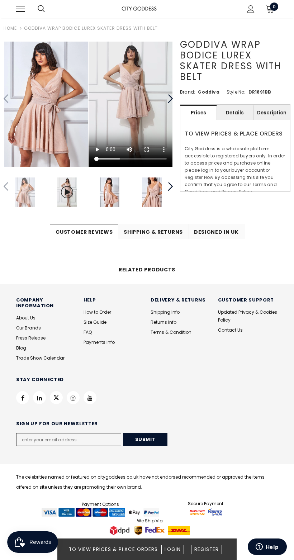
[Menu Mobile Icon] (20, 9)
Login (173, 549)
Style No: (236, 92)
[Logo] (139, 8)
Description (271, 112)
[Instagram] (73, 397)
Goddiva (208, 92)
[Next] (170, 99)
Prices (198, 112)
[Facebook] (22, 397)
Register (206, 549)
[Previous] (6, 99)
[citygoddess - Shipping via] (120, 530)
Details (235, 112)
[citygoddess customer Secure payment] (205, 512)
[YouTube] (90, 397)
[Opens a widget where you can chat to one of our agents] (267, 547)
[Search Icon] (48, 9)
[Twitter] (56, 397)
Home (10, 28)
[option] (46, 104)
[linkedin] (39, 397)
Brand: (187, 92)
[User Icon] (251, 9)
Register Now (199, 177)
